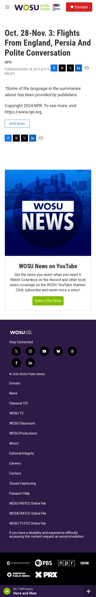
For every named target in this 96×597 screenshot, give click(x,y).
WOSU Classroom (22, 423)
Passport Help (19, 493)
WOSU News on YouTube (48, 266)
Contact (15, 473)
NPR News (17, 124)
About (13, 443)
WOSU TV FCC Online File (27, 523)
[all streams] (90, 591)
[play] (7, 591)
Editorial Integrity (21, 453)
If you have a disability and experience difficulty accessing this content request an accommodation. (46, 534)
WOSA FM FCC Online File (27, 513)
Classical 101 (18, 403)
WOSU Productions (23, 433)
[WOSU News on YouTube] (48, 213)
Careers (15, 463)
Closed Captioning (22, 483)
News (13, 393)
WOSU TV (16, 413)
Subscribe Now (48, 300)
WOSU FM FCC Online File (27, 503)
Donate (81, 7)
